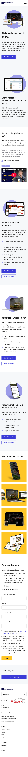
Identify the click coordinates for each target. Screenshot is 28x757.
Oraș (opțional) (5, 622)
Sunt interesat (8, 57)
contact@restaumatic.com (9, 589)
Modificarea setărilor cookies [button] (8, 706)
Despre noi (3, 745)
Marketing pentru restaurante (8, 721)
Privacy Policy (17, 633)
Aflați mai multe (9, 276)
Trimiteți (6, 658)
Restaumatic (6, 707)
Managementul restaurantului (8, 718)
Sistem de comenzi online (7, 716)
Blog (2, 737)
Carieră (3, 750)
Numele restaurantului (8, 594)
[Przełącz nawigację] (25, 2)
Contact (3, 732)
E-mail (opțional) (6, 613)
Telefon (3, 603)
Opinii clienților (4, 748)
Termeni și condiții (5, 729)
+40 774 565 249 (14, 677)
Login (2, 734)
